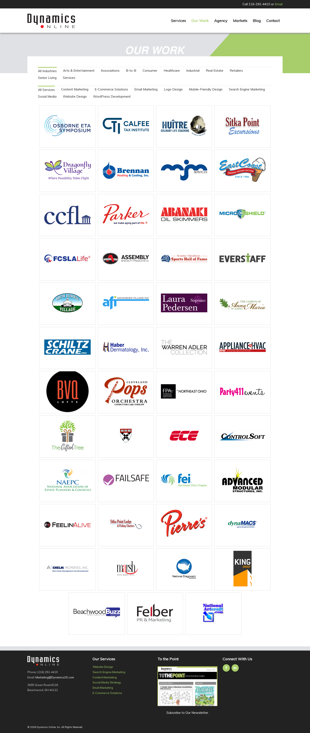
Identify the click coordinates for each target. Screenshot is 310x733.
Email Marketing (146, 89)
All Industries (47, 71)
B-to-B (131, 71)
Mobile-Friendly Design (205, 89)
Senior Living (47, 78)
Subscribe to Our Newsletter (187, 713)
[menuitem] (178, 20)
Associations (110, 71)
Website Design (75, 96)
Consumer (150, 71)
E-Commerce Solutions (111, 89)
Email (279, 4)
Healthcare (172, 71)
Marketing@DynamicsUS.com (54, 677)
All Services (46, 90)
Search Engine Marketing (247, 89)
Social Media (47, 96)
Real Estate (214, 71)
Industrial (192, 71)
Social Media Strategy (107, 682)
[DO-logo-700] (51, 20)
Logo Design (173, 89)
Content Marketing (74, 89)
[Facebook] (226, 668)
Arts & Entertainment (78, 71)
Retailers (236, 71)
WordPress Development (112, 96)
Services (69, 78)
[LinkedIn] (235, 668)
